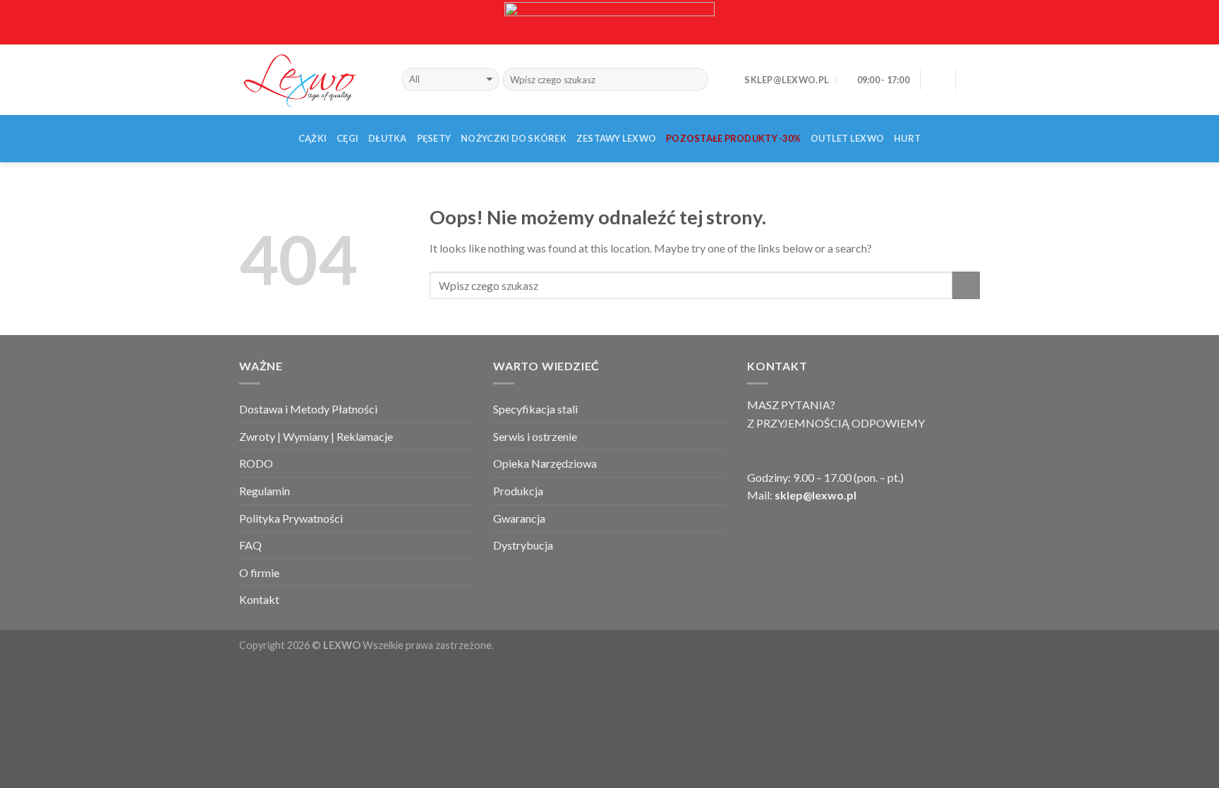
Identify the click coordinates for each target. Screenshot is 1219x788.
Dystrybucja (523, 545)
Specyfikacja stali (535, 409)
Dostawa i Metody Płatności (308, 409)
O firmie (259, 572)
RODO (256, 463)
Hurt (907, 138)
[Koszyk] (973, 79)
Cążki (312, 138)
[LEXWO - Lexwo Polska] (309, 79)
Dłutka (387, 138)
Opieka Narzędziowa (545, 463)
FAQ (250, 545)
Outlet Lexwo (847, 138)
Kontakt (259, 599)
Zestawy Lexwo (616, 138)
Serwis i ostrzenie (535, 436)
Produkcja (518, 490)
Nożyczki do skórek (513, 138)
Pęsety (434, 138)
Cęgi (347, 138)
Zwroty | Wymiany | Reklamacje (316, 436)
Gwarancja (519, 518)
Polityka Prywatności (291, 518)
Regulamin (264, 490)
